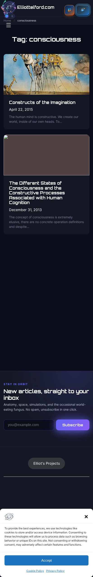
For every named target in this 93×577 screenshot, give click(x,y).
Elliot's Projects (46, 463)
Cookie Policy (35, 570)
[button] (86, 516)
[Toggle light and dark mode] (10, 16)
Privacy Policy (55, 570)
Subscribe (72, 425)
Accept (46, 560)
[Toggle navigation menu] (9, 25)
